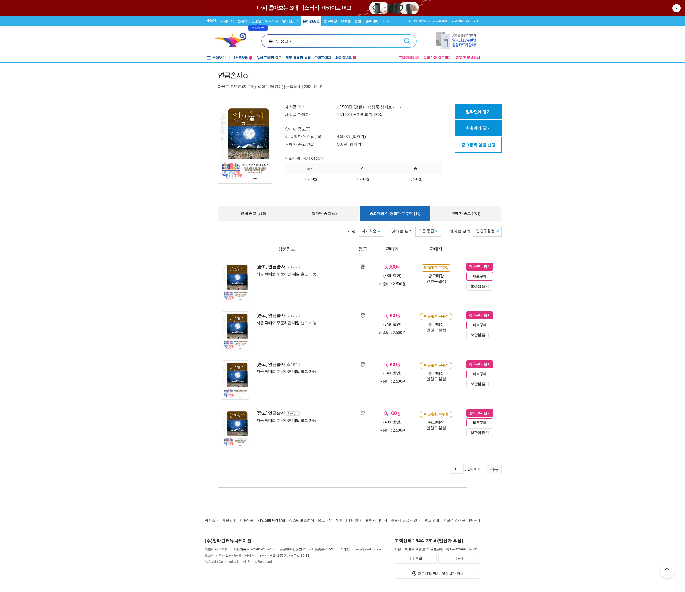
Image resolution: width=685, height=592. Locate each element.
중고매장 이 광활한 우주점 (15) (395, 213)
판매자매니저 (409, 58)
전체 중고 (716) (253, 213)
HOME (211, 21)
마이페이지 (440, 20)
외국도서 (271, 21)
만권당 (256, 21)
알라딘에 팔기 (478, 111)
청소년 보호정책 (301, 520)
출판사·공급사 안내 (406, 520)
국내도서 (227, 21)
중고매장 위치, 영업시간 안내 (441, 574)
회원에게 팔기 (478, 128)
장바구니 (472, 20)
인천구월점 (486, 231)
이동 (494, 469)
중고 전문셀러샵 (467, 58)
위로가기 (667, 571)
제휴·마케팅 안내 (348, 520)
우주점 (346, 21)
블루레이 (371, 21)
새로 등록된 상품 (298, 58)
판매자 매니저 (376, 520)
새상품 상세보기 (382, 107)
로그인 (412, 20)
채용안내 (229, 520)
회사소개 (211, 520)
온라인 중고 (278, 41)
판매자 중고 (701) (466, 213)
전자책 (242, 21)
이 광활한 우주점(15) (303, 136)
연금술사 (230, 75)
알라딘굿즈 (290, 21)
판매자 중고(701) (299, 144)
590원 (342, 144)
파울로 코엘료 (229, 86)
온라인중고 (311, 21)
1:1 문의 (415, 559)
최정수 (263, 86)
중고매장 (330, 21)
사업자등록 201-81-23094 (252, 549)
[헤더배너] (458, 40)
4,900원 (343, 136)
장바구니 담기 (479, 267)
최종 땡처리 (345, 58)
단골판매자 (322, 58)
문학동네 (293, 86)
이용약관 (247, 520)
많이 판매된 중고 (269, 58)
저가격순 (369, 231)
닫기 (677, 8)
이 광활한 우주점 (436, 267)
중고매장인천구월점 (436, 278)
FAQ (459, 559)
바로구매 (480, 276)
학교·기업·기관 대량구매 (461, 520)
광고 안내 (431, 520)
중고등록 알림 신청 (478, 144)
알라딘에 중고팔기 (437, 58)
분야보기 (219, 58)
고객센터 (457, 20)
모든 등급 (426, 231)
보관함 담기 (480, 286)
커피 (385, 21)
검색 (407, 41)
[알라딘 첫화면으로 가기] (233, 40)
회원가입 (425, 20)
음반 (358, 21)
